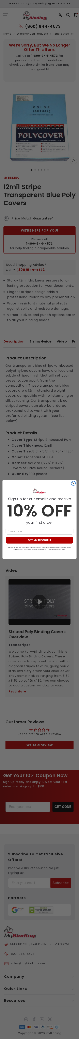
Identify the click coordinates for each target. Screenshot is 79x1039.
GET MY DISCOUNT (39, 540)
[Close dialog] (73, 483)
